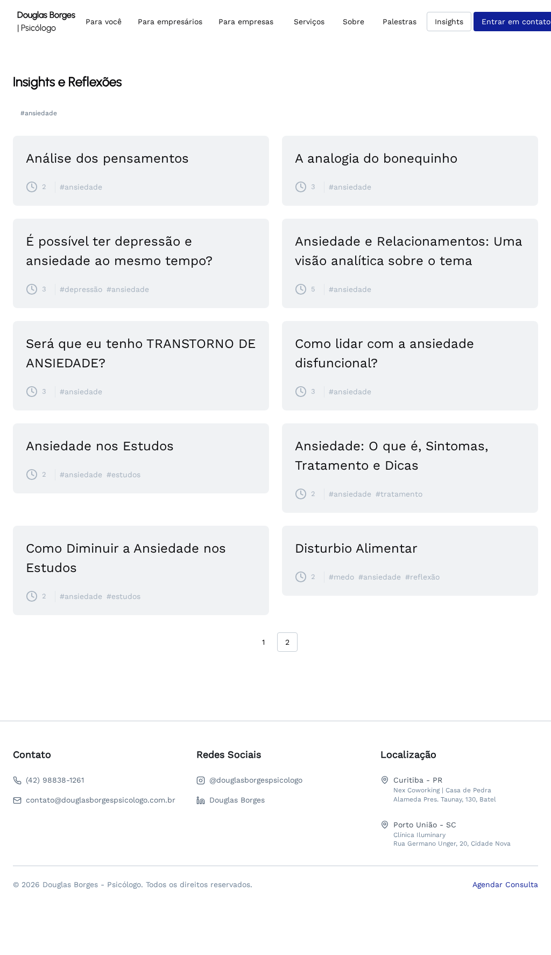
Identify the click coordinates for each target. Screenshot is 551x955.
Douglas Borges (237, 800)
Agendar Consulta (505, 884)
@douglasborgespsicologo (255, 780)
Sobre (353, 21)
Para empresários (170, 21)
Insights (449, 21)
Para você (104, 21)
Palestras (399, 21)
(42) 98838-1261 (55, 780)
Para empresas (245, 21)
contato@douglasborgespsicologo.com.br (100, 800)
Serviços (309, 21)
